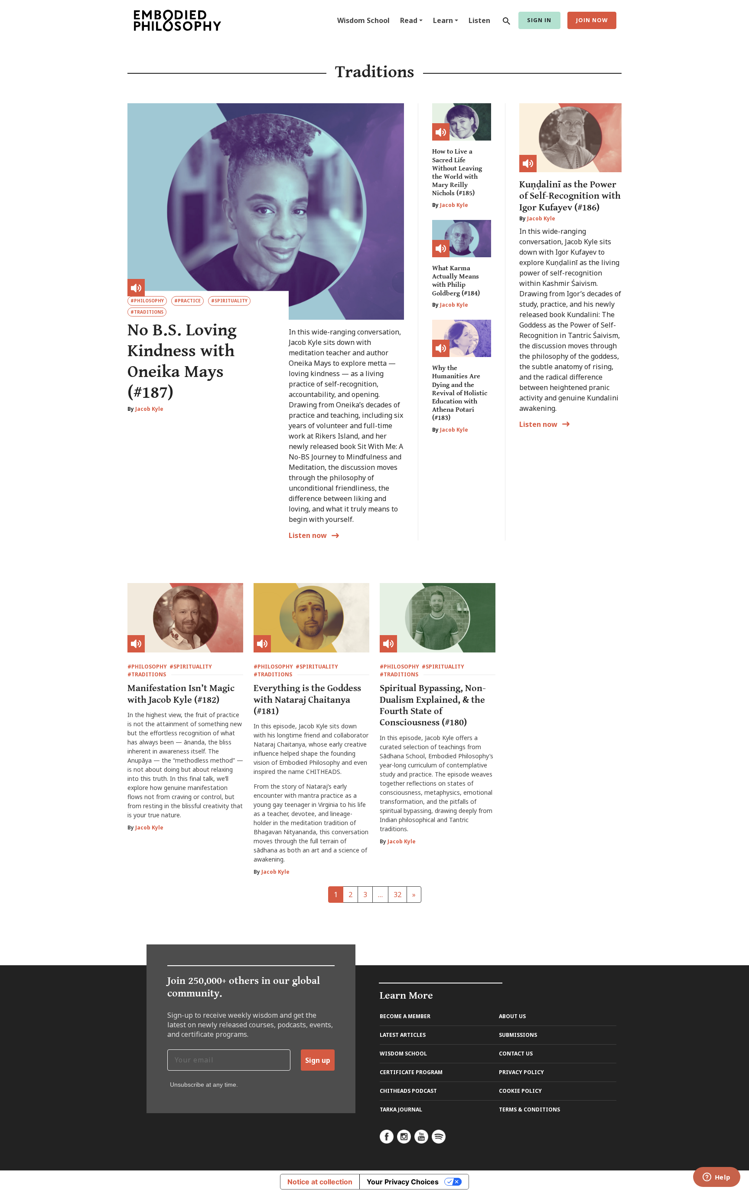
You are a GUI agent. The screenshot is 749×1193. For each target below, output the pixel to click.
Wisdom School (363, 20)
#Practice (187, 301)
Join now (592, 20)
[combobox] (504, 20)
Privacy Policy (521, 1072)
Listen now (538, 424)
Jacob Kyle (149, 409)
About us (512, 1016)
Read (408, 20)
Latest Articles (403, 1035)
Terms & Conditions (529, 1109)
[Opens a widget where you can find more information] (716, 1178)
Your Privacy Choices (403, 1181)
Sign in (539, 20)
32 (397, 894)
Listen (479, 20)
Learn (443, 20)
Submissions (518, 1035)
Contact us (516, 1053)
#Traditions (146, 312)
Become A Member (405, 1016)
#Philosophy (147, 301)
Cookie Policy (520, 1091)
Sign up (317, 1060)
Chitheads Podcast (408, 1091)
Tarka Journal (401, 1109)
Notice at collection (319, 1181)
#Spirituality (229, 301)
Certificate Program (411, 1072)
